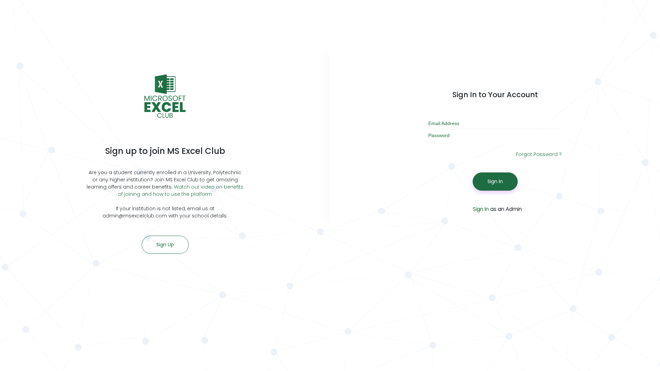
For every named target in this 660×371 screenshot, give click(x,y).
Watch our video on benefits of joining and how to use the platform (180, 190)
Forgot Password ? (539, 154)
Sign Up (165, 244)
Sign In (495, 181)
